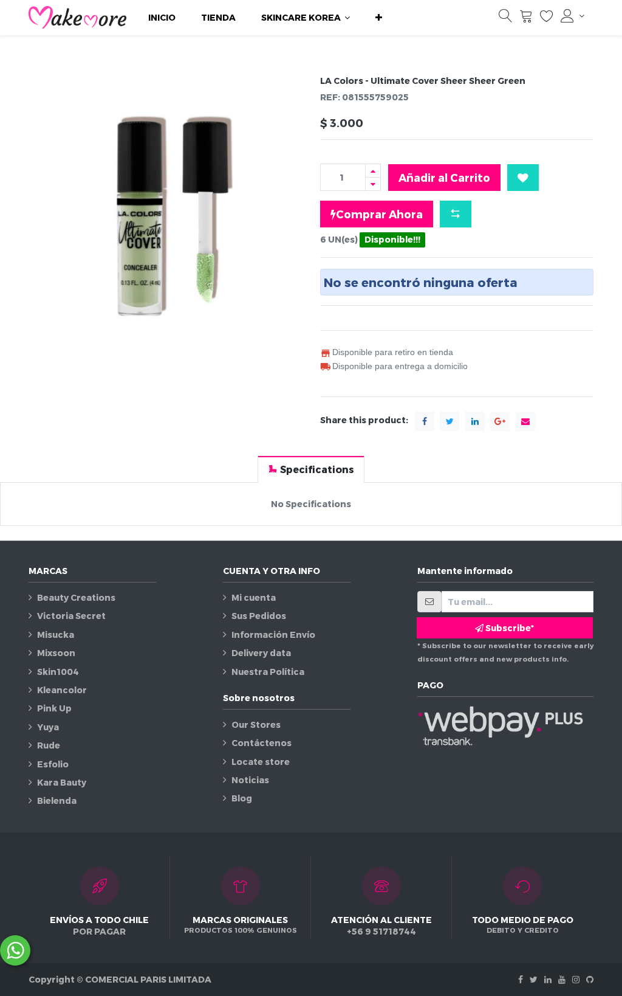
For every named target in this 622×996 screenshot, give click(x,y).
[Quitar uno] (373, 184)
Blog (241, 798)
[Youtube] (562, 979)
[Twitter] (534, 979)
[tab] (311, 469)
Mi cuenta (253, 597)
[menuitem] (161, 17)
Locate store (260, 761)
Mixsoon (56, 653)
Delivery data (261, 653)
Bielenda (57, 800)
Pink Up (54, 708)
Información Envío (273, 634)
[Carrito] (526, 18)
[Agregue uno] (373, 170)
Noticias (250, 780)
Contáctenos (261, 743)
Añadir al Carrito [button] (444, 177)
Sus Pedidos (258, 615)
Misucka (55, 634)
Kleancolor (62, 690)
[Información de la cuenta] (572, 15)
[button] (379, 17)
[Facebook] (520, 979)
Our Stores (256, 724)
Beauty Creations (76, 597)
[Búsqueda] (505, 18)
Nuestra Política (267, 671)
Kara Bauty (61, 782)
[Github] (589, 979)
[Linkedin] (548, 979)
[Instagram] (575, 979)
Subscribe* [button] (509, 628)
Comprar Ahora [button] (379, 213)
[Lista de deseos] (546, 18)
